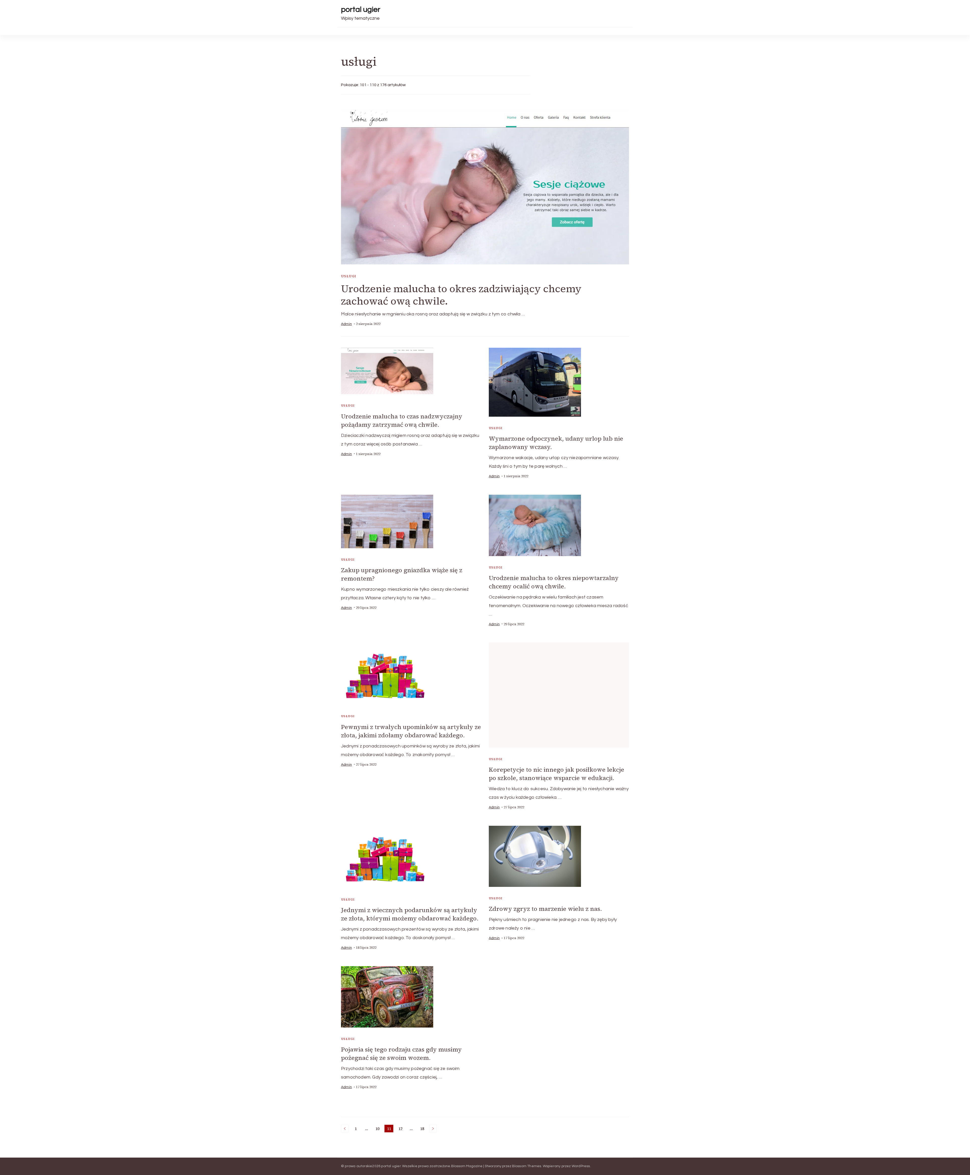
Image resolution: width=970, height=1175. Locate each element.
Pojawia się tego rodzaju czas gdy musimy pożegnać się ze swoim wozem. (401, 1053)
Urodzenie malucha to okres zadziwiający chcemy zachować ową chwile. (461, 295)
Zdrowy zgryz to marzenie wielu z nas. (545, 909)
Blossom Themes (526, 1166)
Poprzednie (345, 1128)
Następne (433, 1128)
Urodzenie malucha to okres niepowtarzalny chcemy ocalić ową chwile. (554, 582)
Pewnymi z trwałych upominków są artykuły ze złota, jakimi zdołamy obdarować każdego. (411, 731)
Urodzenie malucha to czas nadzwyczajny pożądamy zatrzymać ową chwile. (401, 420)
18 (423, 1129)
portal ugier (360, 9)
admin (346, 324)
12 (401, 1129)
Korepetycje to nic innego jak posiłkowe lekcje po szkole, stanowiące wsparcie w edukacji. (556, 773)
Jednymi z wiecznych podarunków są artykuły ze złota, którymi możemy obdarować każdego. (409, 914)
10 (378, 1129)
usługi (348, 276)
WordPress (581, 1166)
